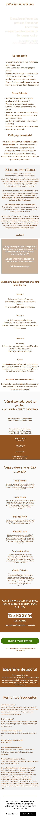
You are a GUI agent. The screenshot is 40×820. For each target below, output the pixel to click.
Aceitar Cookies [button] (28, 814)
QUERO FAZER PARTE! (20, 641)
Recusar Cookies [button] (11, 814)
